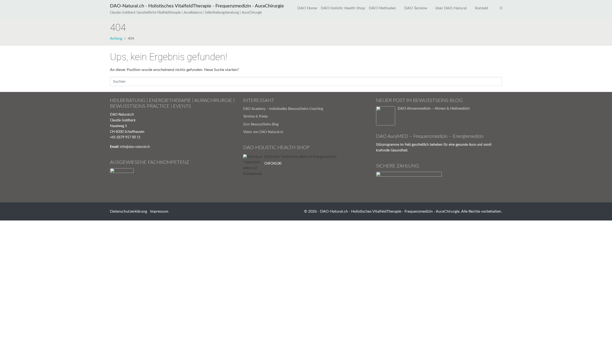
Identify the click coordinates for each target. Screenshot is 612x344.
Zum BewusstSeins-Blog (261, 124)
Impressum (159, 211)
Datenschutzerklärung (128, 211)
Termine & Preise (255, 116)
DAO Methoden (382, 8)
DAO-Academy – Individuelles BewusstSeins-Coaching (283, 109)
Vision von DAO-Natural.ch (263, 132)
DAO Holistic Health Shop (343, 8)
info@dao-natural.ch (135, 147)
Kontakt (481, 8)
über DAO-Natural (451, 8)
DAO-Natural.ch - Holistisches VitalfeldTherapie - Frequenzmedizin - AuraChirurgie (197, 6)
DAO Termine (415, 8)
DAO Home (307, 8)
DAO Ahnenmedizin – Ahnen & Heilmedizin (434, 108)
